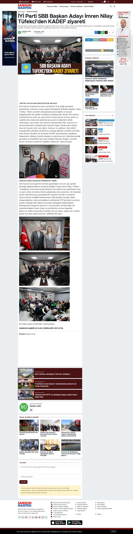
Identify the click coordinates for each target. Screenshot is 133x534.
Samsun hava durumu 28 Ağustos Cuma (105, 124)
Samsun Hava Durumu (60, 504)
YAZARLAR (48, 1)
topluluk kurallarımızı (37, 488)
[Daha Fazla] (106, 32)
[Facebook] (19, 517)
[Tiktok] (39, 517)
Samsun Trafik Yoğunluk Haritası (63, 508)
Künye (79, 514)
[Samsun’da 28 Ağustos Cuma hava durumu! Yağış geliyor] (71, 445)
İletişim (99, 514)
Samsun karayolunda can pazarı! (104, 142)
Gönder (23, 482)
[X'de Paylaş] (99, 32)
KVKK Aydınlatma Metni (104, 508)
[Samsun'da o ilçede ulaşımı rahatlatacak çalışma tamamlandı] (71, 425)
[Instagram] (29, 517)
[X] (22, 517)
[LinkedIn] (32, 517)
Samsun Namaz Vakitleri (60, 506)
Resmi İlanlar (89, 6)
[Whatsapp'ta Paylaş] (102, 32)
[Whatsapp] (46, 517)
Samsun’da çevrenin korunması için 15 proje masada (48, 434)
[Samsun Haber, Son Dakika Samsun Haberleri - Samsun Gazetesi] (24, 6)
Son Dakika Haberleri (59, 514)
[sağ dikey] (123, 38)
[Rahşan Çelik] (23, 407)
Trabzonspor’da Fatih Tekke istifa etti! (104, 133)
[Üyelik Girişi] (113, 2)
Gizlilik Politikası (82, 508)
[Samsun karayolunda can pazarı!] (29, 425)
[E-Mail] (31, 410)
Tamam (113, 531)
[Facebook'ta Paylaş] (96, 32)
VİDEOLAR (37, 1)
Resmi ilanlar (101, 504)
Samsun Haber (52, 6)
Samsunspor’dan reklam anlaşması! (104, 151)
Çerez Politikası (102, 506)
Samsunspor (64, 6)
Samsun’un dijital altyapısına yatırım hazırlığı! (47, 453)
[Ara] (111, 6)
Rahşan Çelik (35, 406)
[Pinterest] (26, 517)
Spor (100, 129)
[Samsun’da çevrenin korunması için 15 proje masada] (50, 425)
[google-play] (75, 522)
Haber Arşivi (57, 516)
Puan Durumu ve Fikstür (60, 510)
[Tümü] (113, 115)
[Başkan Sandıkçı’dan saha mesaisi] (29, 445)
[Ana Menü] (114, 6)
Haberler (21, 11)
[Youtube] (36, 517)
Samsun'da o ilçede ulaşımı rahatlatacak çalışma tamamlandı (68, 434)
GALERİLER (25, 1)
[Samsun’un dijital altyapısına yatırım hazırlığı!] (50, 445)
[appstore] (58, 522)
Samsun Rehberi (76, 6)
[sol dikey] (9, 38)
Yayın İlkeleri (81, 510)
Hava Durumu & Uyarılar (106, 120)
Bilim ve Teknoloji (82, 506)
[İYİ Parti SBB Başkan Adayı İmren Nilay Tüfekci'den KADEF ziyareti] (50, 55)
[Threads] (42, 517)
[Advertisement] (50, 88)
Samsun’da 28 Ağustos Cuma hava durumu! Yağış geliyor (70, 453)
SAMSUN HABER (26, 328)
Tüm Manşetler (58, 512)
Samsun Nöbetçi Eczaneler (61, 502)
